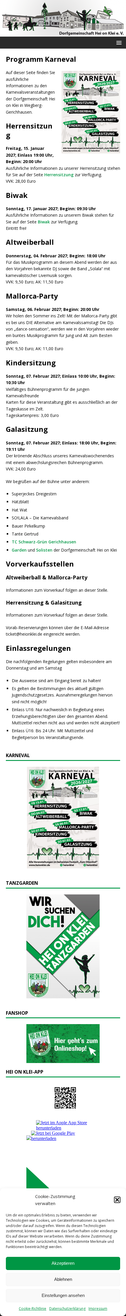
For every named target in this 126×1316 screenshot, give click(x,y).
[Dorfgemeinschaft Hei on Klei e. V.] (63, 33)
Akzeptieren (63, 1263)
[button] (117, 1200)
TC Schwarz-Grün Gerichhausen (44, 542)
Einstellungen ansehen (63, 1295)
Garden (19, 550)
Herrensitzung (59, 174)
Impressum (97, 1308)
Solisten (44, 550)
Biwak (44, 222)
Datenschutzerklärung (67, 1308)
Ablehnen (63, 1279)
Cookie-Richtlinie (32, 1308)
